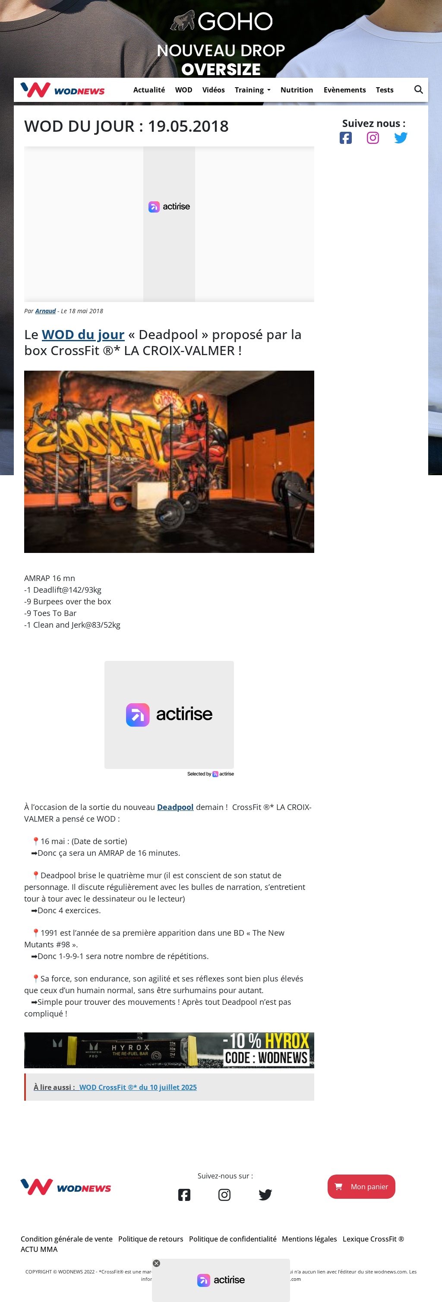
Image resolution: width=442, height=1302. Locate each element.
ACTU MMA (39, 1249)
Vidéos (213, 90)
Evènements (345, 90)
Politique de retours (150, 1239)
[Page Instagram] (224, 1195)
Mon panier (368, 1186)
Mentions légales (309, 1239)
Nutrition (297, 90)
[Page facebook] (184, 1195)
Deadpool (175, 807)
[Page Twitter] (265, 1195)
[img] (418, 89)
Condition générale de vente (67, 1239)
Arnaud (45, 311)
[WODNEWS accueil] (62, 89)
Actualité (149, 90)
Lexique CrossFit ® (373, 1239)
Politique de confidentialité (233, 1239)
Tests (385, 90)
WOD (184, 90)
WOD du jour (83, 334)
